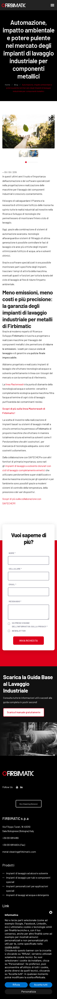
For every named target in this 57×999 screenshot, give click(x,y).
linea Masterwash (15, 384)
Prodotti (8, 865)
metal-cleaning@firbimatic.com (19, 851)
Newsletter (18, 631)
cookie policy (12, 947)
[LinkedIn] (21, 787)
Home (7, 84)
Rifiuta (16, 984)
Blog (16, 84)
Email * (12, 584)
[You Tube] (17, 787)
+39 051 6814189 (10, 837)
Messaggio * (15, 601)
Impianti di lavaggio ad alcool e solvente (27, 873)
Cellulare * (15, 568)
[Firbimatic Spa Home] (13, 5)
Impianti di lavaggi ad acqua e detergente (27, 894)
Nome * (12, 553)
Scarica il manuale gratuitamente (23, 712)
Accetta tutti (41, 984)
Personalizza (28, 991)
